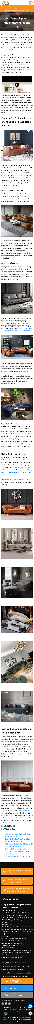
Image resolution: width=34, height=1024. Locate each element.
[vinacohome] (6, 1003)
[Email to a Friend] (9, 825)
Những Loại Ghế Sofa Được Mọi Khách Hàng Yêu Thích (16, 472)
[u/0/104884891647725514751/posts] (9, 1003)
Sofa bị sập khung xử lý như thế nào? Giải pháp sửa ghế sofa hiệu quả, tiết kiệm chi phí (17, 851)
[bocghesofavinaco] (2, 1003)
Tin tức (20, 15)
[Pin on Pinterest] (11, 825)
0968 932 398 (15, 988)
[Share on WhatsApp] (2, 825)
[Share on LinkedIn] (14, 825)
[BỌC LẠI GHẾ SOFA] (5, 3)
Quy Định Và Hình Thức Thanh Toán (15, 963)
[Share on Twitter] (7, 825)
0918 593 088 (16, 981)
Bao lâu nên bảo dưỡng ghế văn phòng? (18, 856)
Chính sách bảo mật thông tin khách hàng (16, 966)
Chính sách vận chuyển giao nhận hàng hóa (17, 973)
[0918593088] (30, 1006)
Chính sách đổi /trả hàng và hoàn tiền (15, 976)
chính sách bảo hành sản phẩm (13, 969)
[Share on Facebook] (5, 825)
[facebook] (30, 1013)
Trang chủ (13, 15)
